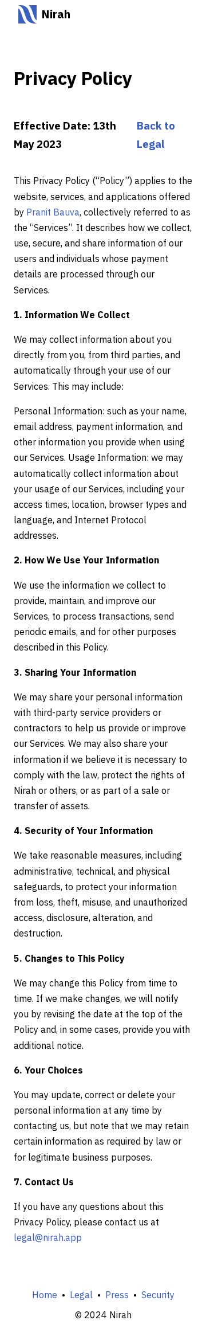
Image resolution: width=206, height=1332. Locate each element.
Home (44, 1294)
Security (158, 1294)
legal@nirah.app (48, 1237)
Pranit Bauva (53, 212)
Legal (81, 1294)
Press (117, 1294)
